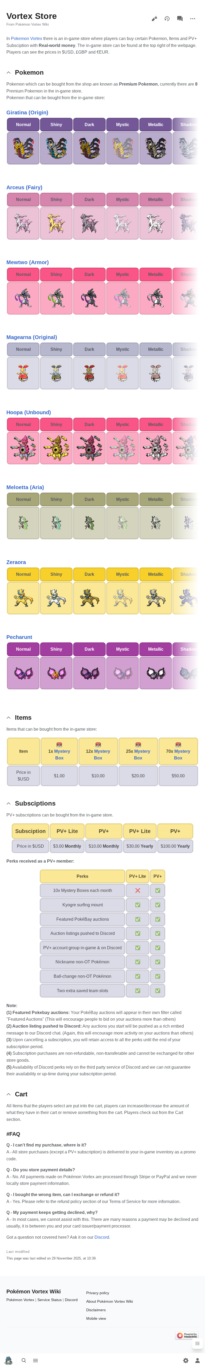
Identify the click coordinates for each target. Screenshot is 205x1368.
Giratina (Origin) (27, 112)
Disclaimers (96, 1310)
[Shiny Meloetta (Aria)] (56, 523)
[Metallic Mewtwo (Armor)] (155, 298)
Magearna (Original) (31, 337)
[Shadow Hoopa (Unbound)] (189, 447)
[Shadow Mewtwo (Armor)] (189, 298)
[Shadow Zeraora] (189, 598)
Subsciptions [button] (35, 803)
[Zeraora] (23, 598)
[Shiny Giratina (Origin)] (56, 148)
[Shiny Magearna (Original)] (56, 373)
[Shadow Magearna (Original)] (189, 373)
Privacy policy (97, 1293)
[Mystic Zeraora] (122, 598)
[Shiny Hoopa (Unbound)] (56, 447)
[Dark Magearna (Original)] (89, 373)
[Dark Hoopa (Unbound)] (89, 447)
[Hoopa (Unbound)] (23, 447)
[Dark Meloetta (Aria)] (89, 523)
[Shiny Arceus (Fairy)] (56, 223)
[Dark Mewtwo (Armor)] (89, 298)
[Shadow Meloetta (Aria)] (189, 523)
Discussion (180, 18)
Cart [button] (21, 1094)
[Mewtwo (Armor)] (23, 298)
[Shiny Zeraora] (56, 598)
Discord (101, 1237)
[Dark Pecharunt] (89, 672)
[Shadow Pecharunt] (189, 672)
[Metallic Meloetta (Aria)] (155, 523)
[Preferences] (185, 1360)
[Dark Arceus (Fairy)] (89, 223)
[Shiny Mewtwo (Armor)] (56, 298)
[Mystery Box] (59, 744)
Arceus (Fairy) (24, 187)
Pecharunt (19, 637)
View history (167, 18)
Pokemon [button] (29, 72)
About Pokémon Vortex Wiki (109, 1301)
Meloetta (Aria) (25, 487)
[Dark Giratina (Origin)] (89, 148)
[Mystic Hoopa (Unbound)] (122, 447)
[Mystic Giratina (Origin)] (122, 148)
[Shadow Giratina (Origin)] (189, 148)
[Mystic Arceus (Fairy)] (122, 223)
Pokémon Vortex (20, 1300)
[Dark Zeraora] (89, 598)
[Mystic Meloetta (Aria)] (122, 523)
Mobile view (96, 1318)
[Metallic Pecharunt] (155, 672)
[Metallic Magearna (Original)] (155, 373)
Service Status (49, 1300)
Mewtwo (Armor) (27, 262)
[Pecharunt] (23, 672)
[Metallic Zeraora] (155, 598)
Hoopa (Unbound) (28, 412)
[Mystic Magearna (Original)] (122, 373)
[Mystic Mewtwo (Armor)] (122, 298)
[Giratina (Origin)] (23, 148)
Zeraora (16, 562)
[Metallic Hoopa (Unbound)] (155, 447)
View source (154, 18)
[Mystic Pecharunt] (122, 672)
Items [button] (23, 717)
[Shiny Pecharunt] (56, 672)
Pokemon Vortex (26, 38)
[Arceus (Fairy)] (23, 223)
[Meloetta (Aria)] (23, 523)
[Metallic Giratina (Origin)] (155, 148)
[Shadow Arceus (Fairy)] (189, 223)
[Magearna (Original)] (23, 373)
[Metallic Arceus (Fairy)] (155, 223)
